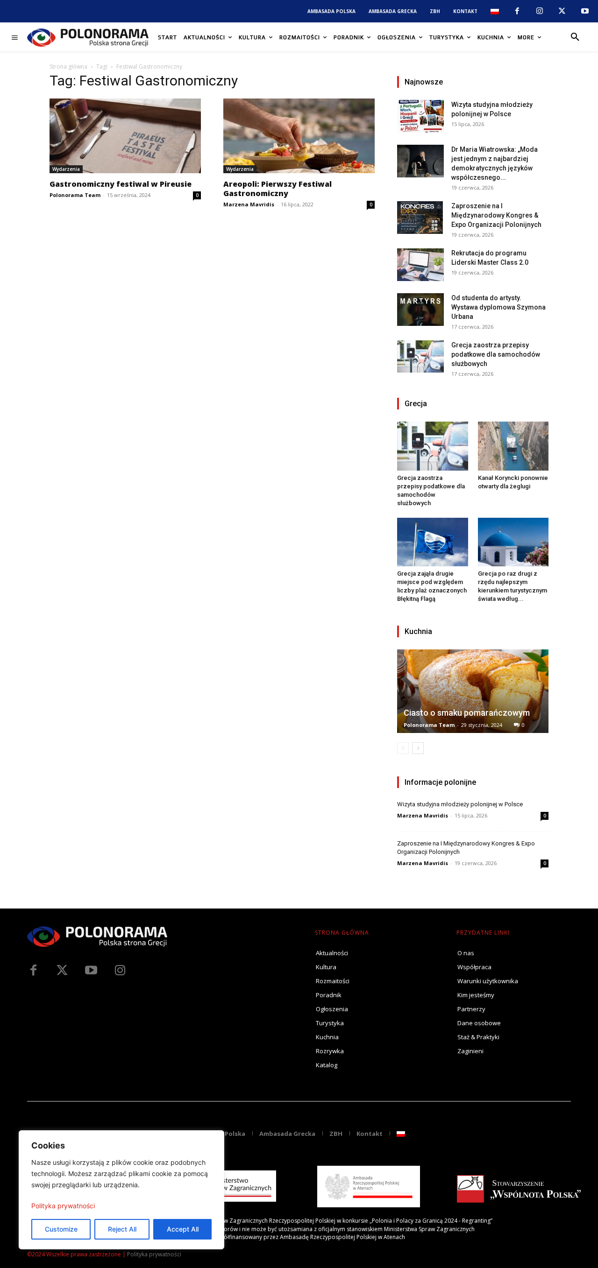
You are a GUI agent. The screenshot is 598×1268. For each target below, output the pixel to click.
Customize (61, 1229)
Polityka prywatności (63, 1206)
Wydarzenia (66, 169)
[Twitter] (62, 971)
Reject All (122, 1229)
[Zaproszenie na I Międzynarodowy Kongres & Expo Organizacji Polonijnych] (420, 217)
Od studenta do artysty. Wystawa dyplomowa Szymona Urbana (498, 307)
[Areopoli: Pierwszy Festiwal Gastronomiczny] (299, 136)
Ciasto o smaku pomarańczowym (467, 713)
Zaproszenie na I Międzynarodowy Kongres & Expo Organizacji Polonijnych (496, 215)
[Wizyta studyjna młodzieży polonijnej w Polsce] (420, 116)
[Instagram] (539, 11)
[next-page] (418, 748)
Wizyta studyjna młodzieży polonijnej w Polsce (460, 804)
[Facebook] (517, 11)
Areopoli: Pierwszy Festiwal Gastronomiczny (277, 188)
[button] (575, 37)
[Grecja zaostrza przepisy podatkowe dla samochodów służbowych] (420, 356)
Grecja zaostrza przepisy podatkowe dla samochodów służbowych (495, 354)
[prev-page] (403, 748)
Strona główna (68, 66)
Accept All (183, 1229)
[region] (121, 1189)
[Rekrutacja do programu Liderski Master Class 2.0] (420, 264)
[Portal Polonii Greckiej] (88, 37)
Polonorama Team (75, 194)
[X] (562, 11)
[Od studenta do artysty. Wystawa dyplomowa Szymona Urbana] (420, 309)
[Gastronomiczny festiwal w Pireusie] (125, 136)
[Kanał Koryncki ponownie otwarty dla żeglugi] (513, 446)
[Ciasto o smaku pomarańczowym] (472, 691)
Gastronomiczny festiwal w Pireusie (121, 184)
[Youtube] (585, 11)
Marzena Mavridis (248, 204)
